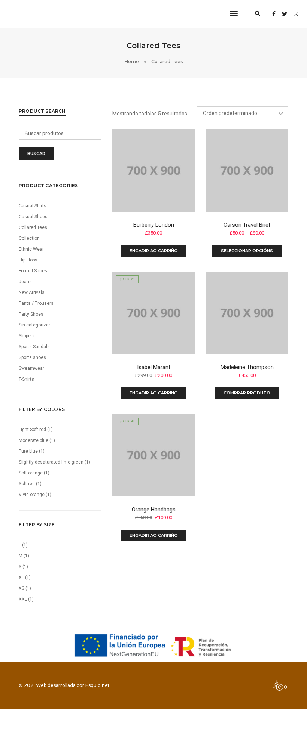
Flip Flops (28, 260)
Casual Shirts (32, 205)
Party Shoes (31, 314)
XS (21, 588)
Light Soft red (32, 429)
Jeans (25, 281)
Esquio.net (97, 685)
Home (132, 61)
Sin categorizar (34, 325)
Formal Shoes (33, 270)
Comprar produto (247, 393)
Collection (29, 238)
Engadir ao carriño (154, 250)
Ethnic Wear (31, 249)
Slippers (27, 335)
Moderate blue (33, 440)
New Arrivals (32, 292)
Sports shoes (32, 357)
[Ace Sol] (28, 13)
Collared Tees (33, 227)
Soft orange (31, 473)
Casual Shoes (33, 216)
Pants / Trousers (36, 303)
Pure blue (28, 451)
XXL (23, 599)
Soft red (27, 483)
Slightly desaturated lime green (51, 462)
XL (21, 577)
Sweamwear (31, 368)
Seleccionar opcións (247, 250)
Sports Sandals (34, 346)
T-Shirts (26, 379)
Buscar (36, 153)
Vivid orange (32, 494)
